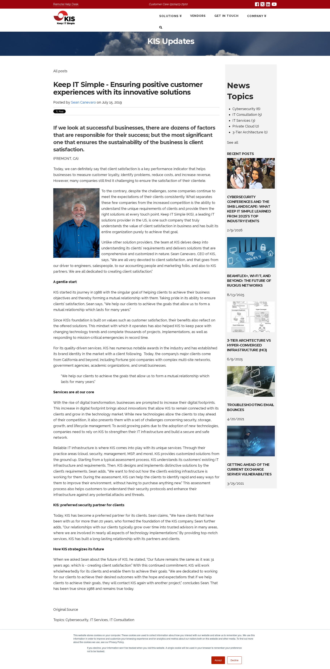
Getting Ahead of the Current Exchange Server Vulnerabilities (249, 469)
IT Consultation (122, 620)
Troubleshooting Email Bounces (250, 407)
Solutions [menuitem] (169, 16)
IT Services (99, 620)
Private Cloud (245, 126)
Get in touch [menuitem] (226, 16)
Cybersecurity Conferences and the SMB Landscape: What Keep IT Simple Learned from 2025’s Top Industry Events (249, 209)
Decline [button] (235, 660)
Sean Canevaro (83, 102)
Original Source (65, 609)
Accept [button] (218, 660)
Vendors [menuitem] (198, 16)
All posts (60, 71)
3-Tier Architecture (250, 132)
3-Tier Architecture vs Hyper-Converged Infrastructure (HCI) (249, 345)
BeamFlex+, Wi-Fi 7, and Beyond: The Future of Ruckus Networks (249, 281)
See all (232, 142)
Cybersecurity (77, 620)
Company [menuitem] (255, 16)
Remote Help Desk (65, 4)
